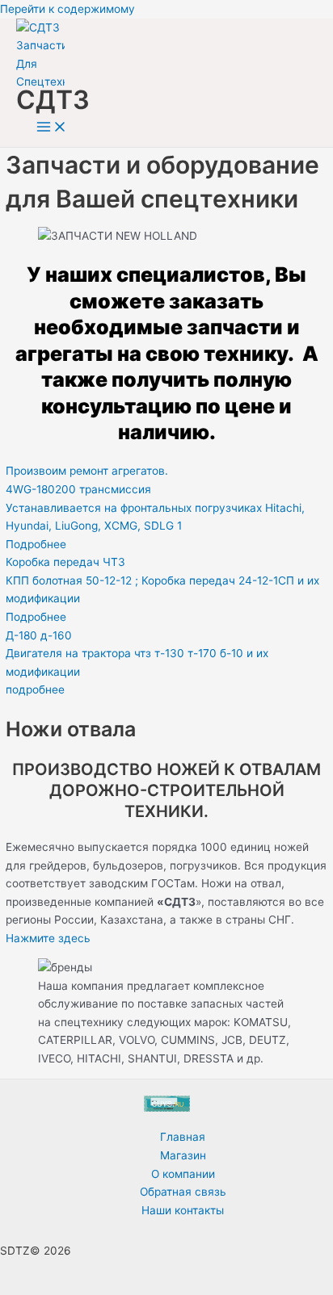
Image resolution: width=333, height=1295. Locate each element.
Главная (182, 1136)
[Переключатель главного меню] (51, 128)
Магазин (183, 1155)
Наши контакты (182, 1210)
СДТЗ (53, 99)
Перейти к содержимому (67, 8)
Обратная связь (183, 1191)
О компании (183, 1173)
